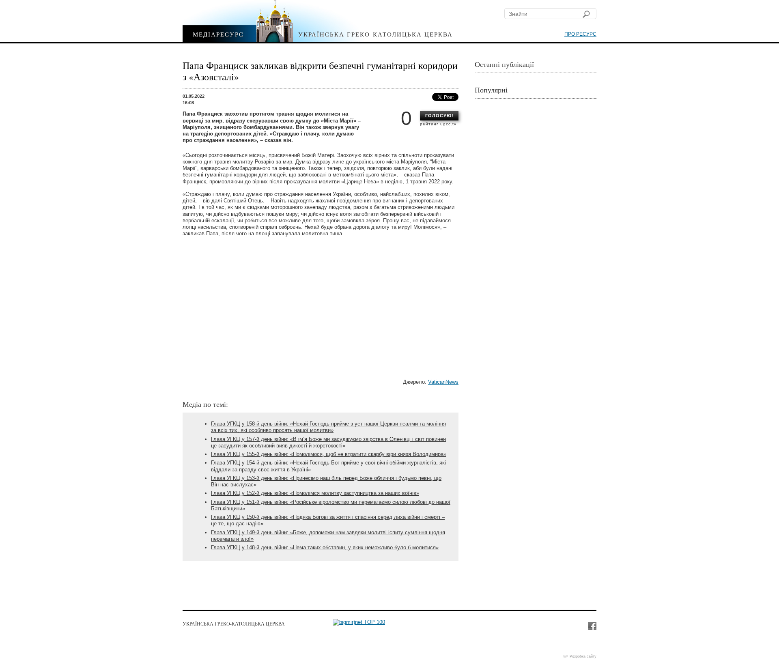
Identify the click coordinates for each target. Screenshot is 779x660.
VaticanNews (443, 382)
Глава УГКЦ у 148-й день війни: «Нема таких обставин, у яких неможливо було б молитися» (325, 547)
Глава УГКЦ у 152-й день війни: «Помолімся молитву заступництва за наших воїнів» (315, 493)
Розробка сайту (583, 656)
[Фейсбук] (591, 625)
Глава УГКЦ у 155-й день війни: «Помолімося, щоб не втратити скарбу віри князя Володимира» (328, 454)
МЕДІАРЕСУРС (218, 34)
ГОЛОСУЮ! (439, 115)
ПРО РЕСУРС (580, 34)
